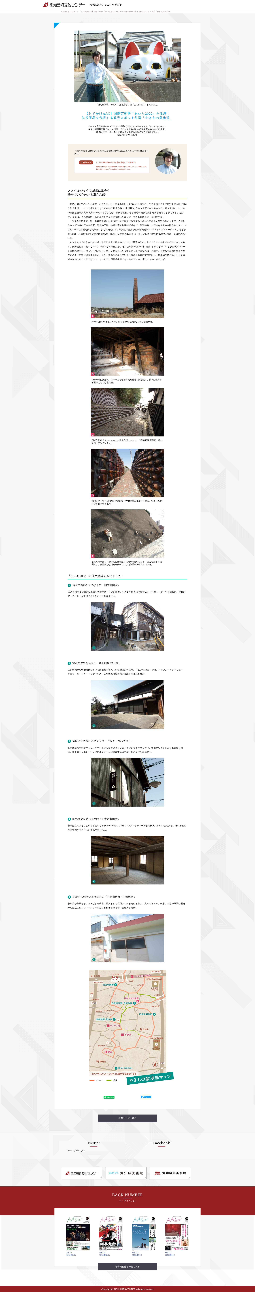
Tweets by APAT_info (75, 1150)
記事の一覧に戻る (127, 1118)
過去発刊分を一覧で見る (127, 1266)
